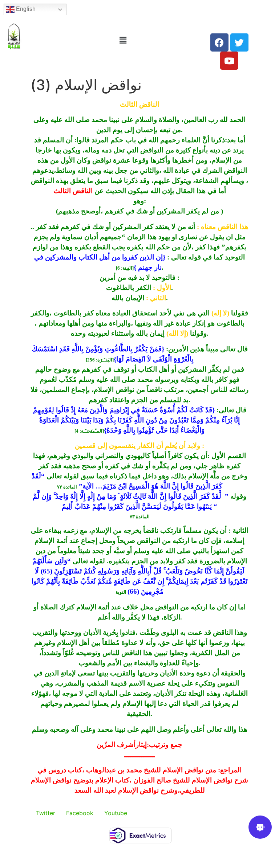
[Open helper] (260, 827)
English (25, 9)
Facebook (79, 813)
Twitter (45, 813)
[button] (123, 40)
